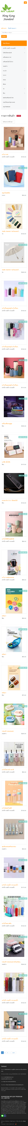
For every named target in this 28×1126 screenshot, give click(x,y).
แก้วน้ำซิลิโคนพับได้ (8, 539)
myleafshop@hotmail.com (6, 1079)
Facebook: (3, 1084)
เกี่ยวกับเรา (7, 1121)
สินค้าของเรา (13, 1121)
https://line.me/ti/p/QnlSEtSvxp (9, 1081)
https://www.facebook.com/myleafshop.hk (14, 1084)
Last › (13, 1052)
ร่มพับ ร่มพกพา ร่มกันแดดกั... (11, 231)
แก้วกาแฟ (5, 154)
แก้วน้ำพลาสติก (6, 923)
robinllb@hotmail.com (8, 1077)
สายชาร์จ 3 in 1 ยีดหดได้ (9, 500)
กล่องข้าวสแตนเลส (8, 731)
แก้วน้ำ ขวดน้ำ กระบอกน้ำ (10, 885)
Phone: (2, 1069)
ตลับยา (4, 616)
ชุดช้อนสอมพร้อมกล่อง (9, 846)
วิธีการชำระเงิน (19, 1121)
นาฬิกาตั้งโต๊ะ (6, 462)
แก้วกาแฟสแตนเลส (8, 577)
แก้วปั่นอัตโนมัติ (7, 808)
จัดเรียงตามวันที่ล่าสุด (8, 121)
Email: (2, 1077)
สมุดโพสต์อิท (6, 193)
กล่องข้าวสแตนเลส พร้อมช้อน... (11, 962)
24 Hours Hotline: (5, 1074)
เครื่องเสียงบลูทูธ (7, 423)
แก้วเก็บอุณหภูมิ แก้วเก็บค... (10, 308)
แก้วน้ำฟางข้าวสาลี (8, 769)
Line (2, 1081)
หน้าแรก (3, 28)
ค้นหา (4, 36)
